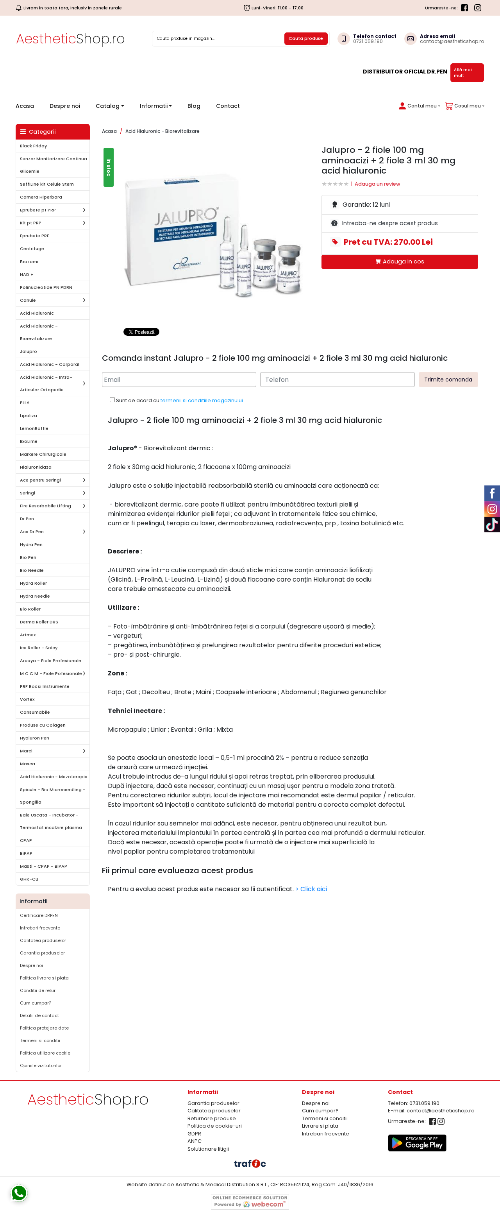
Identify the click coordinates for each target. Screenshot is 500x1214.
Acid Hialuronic (37, 313)
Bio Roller (30, 609)
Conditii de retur (37, 990)
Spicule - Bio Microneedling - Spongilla (53, 795)
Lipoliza (28, 415)
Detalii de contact (39, 1015)
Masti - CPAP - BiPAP (43, 866)
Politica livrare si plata (44, 978)
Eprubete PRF (34, 236)
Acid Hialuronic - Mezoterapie (54, 777)
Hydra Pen (31, 544)
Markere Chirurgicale (43, 454)
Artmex (28, 635)
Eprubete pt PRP (38, 210)
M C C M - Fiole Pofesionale (51, 673)
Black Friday (33, 146)
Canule (28, 300)
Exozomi (29, 261)
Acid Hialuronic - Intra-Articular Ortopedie (46, 383)
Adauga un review (377, 184)
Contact (228, 106)
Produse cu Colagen (43, 725)
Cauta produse (306, 38)
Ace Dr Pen (32, 531)
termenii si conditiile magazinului (202, 400)
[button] (418, 106)
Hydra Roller (33, 583)
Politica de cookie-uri (215, 1126)
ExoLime (29, 441)
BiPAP (26, 853)
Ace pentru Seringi (40, 480)
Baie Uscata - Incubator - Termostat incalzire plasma (51, 821)
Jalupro (28, 351)
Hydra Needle (35, 596)
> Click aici (311, 889)
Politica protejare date (44, 1028)
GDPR (194, 1133)
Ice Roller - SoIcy (38, 648)
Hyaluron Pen (34, 738)
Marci (26, 751)
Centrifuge (32, 248)
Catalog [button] (108, 106)
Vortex (27, 699)
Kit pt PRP (30, 223)
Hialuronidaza (36, 467)
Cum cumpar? (35, 1003)
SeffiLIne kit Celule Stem (47, 184)
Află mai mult (463, 73)
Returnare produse (212, 1118)
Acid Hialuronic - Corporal (49, 364)
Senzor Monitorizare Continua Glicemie (53, 165)
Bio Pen (28, 557)
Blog (194, 106)
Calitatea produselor (43, 940)
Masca (27, 764)
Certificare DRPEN (39, 915)
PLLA (25, 402)
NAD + (27, 274)
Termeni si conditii (40, 1040)
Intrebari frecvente (40, 928)
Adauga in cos (402, 261)
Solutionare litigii (208, 1149)
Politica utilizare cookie (45, 1053)
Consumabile (35, 712)
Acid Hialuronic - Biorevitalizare (39, 332)
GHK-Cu (29, 879)
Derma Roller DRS (39, 622)
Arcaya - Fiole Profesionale (50, 660)
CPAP (26, 840)
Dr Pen (27, 519)
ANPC (195, 1141)
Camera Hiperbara (41, 197)
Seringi (27, 493)
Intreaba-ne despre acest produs (390, 223)
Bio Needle (32, 570)
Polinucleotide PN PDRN (46, 287)
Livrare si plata (320, 1126)
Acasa (28, 106)
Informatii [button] (154, 106)
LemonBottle (34, 428)
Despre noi (65, 106)
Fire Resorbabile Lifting (45, 506)
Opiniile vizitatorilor (41, 1065)
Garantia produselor (42, 953)
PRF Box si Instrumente (45, 686)
